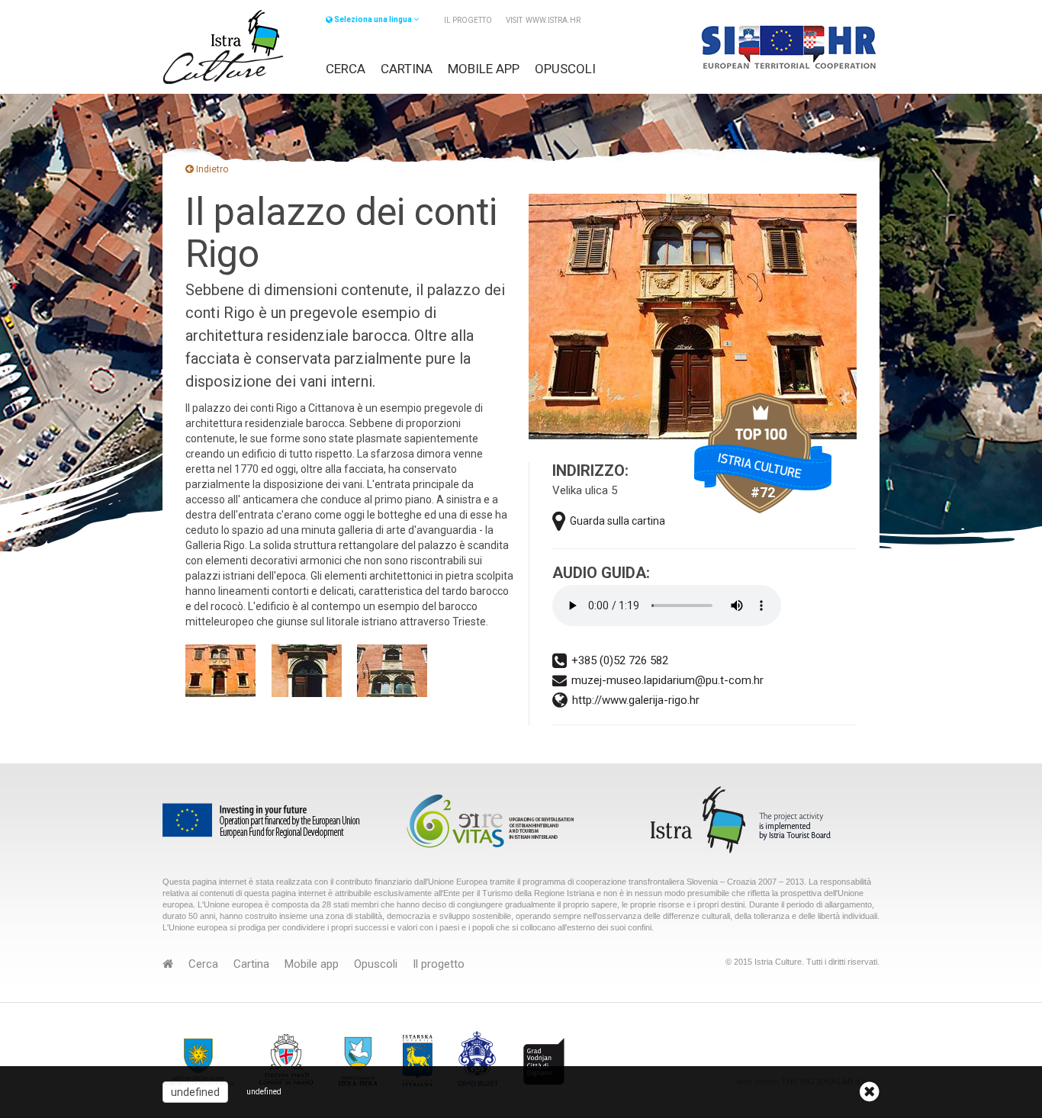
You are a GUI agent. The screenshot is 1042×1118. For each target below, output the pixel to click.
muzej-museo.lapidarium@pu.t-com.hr (667, 680)
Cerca (345, 68)
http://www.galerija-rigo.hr (635, 700)
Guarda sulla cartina (617, 521)
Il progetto (468, 20)
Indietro (211, 169)
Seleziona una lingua (373, 19)
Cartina (407, 68)
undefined (195, 1092)
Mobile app (483, 68)
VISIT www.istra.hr (543, 20)
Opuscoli (565, 68)
